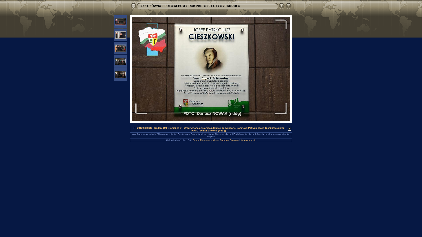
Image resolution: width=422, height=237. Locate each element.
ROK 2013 (196, 6)
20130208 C (231, 6)
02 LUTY (213, 6)
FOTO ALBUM (174, 6)
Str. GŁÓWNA (151, 6)
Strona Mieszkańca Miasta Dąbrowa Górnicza (216, 140)
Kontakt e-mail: (248, 140)
